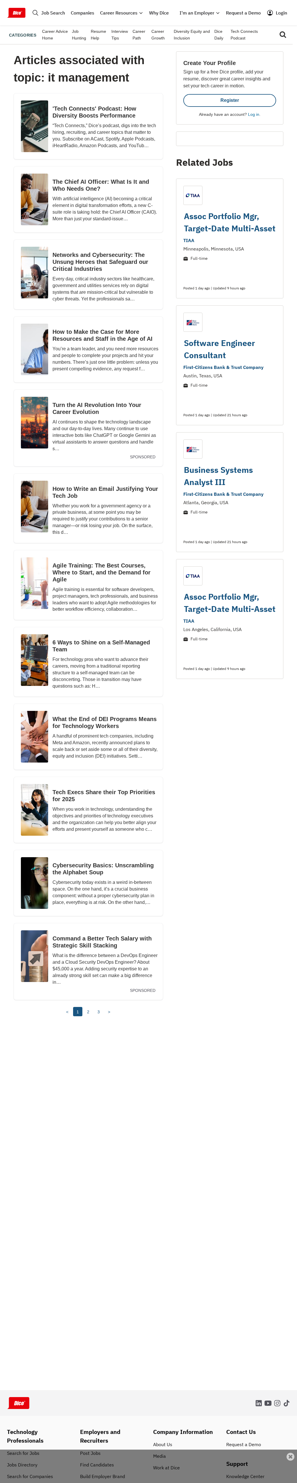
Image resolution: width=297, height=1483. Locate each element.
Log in (253, 114)
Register (229, 100)
